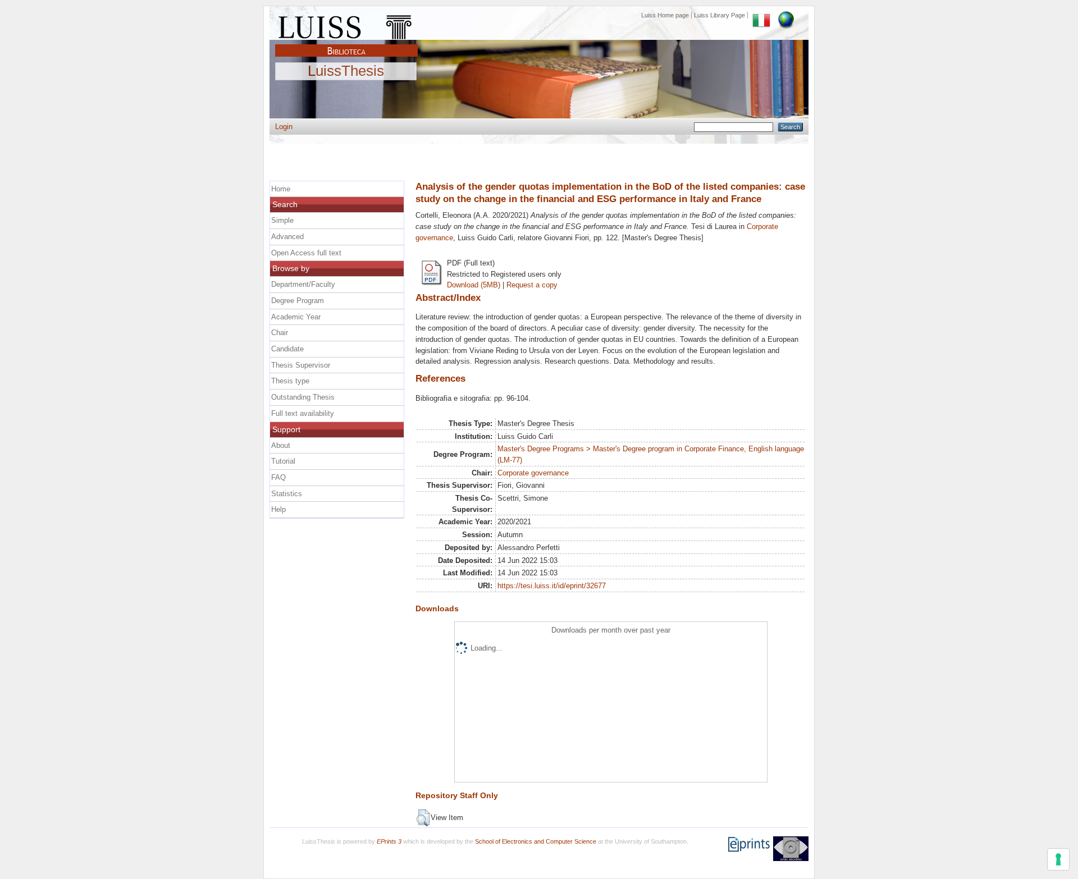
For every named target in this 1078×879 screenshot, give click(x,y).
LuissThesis (346, 71)
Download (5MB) (473, 285)
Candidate (287, 349)
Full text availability (302, 413)
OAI (790, 848)
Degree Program (297, 300)
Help (278, 509)
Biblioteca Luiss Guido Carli (346, 44)
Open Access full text (306, 253)
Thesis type (290, 381)
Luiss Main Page (346, 25)
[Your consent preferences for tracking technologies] (1058, 859)
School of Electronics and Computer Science (535, 841)
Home (280, 189)
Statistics (286, 493)
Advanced (287, 236)
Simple (282, 220)
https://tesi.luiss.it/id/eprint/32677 (551, 586)
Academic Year (296, 317)
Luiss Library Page (719, 15)
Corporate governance (533, 473)
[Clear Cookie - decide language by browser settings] (786, 15)
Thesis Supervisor (300, 365)
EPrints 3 (389, 841)
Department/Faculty (303, 284)
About (280, 445)
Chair (279, 332)
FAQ (278, 477)
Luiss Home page (665, 15)
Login (284, 126)
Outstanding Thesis (303, 397)
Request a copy (532, 285)
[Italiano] (761, 15)
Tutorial (283, 461)
